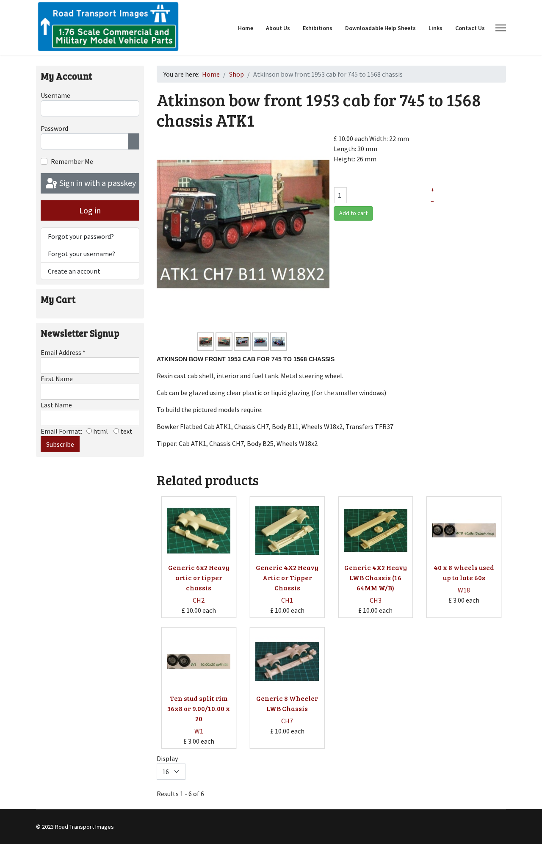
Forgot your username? (81, 253)
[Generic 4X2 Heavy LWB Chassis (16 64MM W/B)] (375, 530)
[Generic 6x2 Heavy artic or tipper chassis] (198, 530)
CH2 (199, 600)
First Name (57, 378)
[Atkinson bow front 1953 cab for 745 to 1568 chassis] (243, 223)
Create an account (74, 271)
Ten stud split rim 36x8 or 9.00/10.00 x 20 (198, 708)
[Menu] (500, 27)
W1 (198, 731)
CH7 (287, 721)
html (100, 431)
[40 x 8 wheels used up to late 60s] (464, 530)
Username (55, 95)
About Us (278, 28)
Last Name (56, 405)
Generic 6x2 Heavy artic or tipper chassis (199, 577)
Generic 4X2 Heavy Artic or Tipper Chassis (287, 577)
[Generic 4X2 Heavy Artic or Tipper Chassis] (287, 530)
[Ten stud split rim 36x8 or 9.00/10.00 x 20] (198, 661)
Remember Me (72, 161)
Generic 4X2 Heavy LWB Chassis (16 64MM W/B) (375, 577)
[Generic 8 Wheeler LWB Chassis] (287, 661)
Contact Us (470, 28)
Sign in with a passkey (97, 182)
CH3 (376, 600)
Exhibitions (317, 28)
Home (245, 28)
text (126, 431)
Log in (90, 210)
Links (435, 28)
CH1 (287, 600)
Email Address (63, 352)
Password (54, 128)
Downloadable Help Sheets (380, 28)
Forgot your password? (81, 236)
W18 (464, 590)
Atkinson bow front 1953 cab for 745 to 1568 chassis (246, 359)
